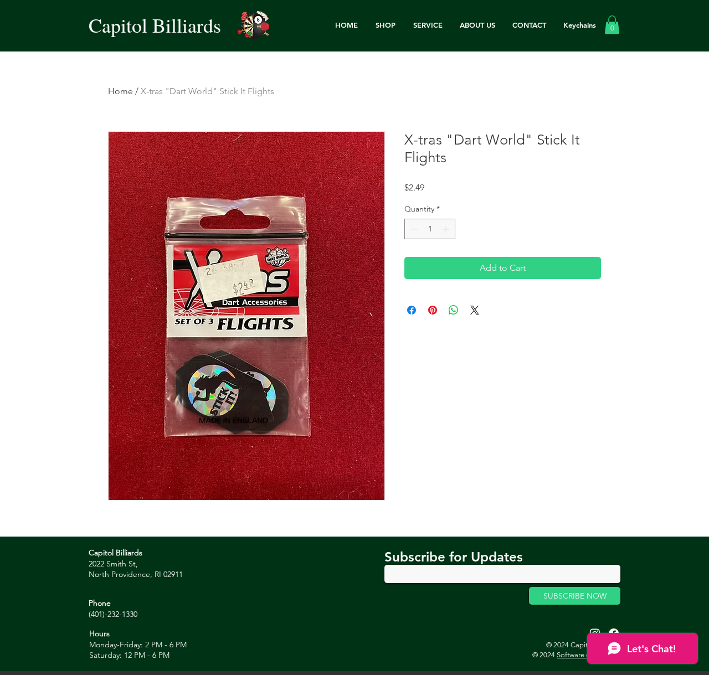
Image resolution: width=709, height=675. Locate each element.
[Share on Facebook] (411, 310)
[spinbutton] (430, 229)
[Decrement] (413, 229)
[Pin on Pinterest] (432, 310)
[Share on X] (474, 310)
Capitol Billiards (155, 25)
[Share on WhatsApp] (453, 310)
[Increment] (447, 229)
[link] (612, 25)
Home (120, 91)
